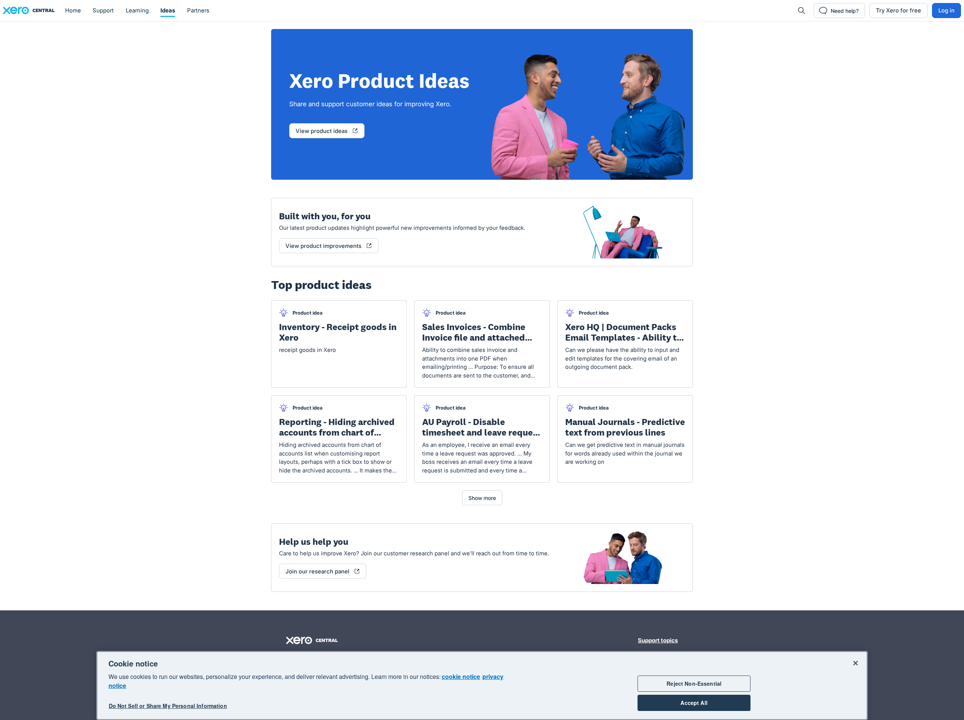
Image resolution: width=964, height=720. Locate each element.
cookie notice (461, 676)
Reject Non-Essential (694, 683)
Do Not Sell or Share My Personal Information (168, 705)
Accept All (693, 702)
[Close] (855, 663)
